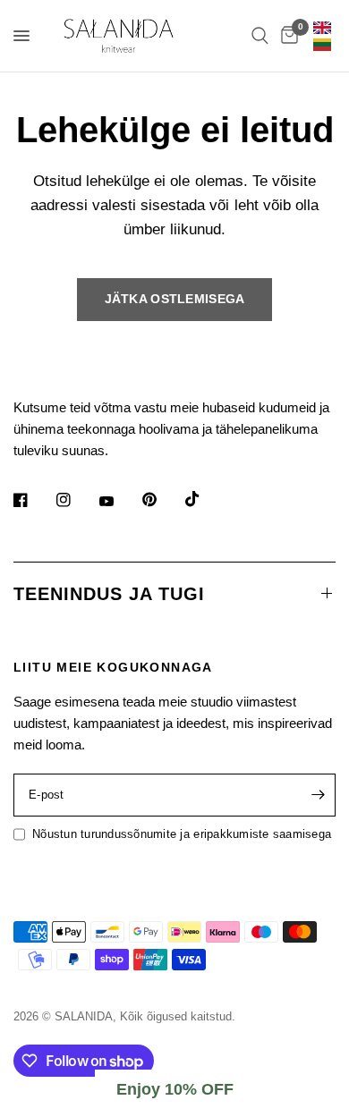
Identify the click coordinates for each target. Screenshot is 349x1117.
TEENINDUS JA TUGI (109, 594)
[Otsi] (260, 36)
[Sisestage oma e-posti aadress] (318, 795)
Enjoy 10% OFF (175, 1089)
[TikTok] (205, 499)
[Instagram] (76, 500)
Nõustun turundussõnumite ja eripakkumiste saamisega (181, 834)
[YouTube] (119, 501)
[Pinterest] (162, 499)
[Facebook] (33, 500)
